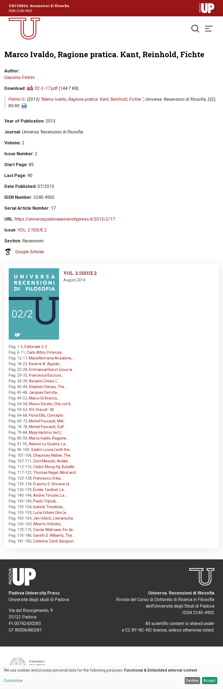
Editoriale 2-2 (35, 346)
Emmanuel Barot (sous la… (52, 369)
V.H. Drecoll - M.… (43, 409)
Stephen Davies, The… (48, 387)
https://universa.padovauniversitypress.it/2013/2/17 (65, 219)
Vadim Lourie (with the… (51, 449)
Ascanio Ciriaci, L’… (45, 381)
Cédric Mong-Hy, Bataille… (55, 467)
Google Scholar (29, 251)
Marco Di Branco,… (44, 398)
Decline (192, 680)
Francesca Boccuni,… (46, 375)
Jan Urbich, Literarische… (54, 518)
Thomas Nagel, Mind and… (55, 472)
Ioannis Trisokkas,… (49, 507)
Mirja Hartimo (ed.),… (46, 432)
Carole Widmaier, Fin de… (54, 530)
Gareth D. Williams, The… (54, 535)
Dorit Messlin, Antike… (51, 461)
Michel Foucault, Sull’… (48, 427)
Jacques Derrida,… (44, 392)
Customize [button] (13, 681)
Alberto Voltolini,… (48, 524)
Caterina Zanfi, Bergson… (54, 541)
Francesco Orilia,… (48, 478)
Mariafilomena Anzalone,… (52, 358)
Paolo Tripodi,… (46, 501)
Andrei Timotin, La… (50, 495)
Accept (209, 680)
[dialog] (111, 677)
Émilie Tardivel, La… (49, 489)
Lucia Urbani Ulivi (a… (51, 512)
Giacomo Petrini (19, 77)
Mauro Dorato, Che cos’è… (51, 404)
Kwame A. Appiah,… (46, 364)
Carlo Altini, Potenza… (45, 352)
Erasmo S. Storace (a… (52, 484)
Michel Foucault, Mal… (47, 421)
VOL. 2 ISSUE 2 (32, 230)
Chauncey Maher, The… (53, 455)
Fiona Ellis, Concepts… (47, 415)
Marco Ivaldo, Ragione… (49, 438)
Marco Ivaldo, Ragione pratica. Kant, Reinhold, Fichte (91, 99)
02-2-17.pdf (46, 88)
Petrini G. (17, 99)
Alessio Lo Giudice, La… (48, 444)
